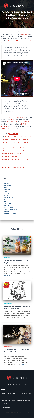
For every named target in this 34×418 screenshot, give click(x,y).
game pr (26, 136)
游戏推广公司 (26, 167)
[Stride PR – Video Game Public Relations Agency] (14, 5)
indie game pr (25, 139)
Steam (6, 201)
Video (5, 187)
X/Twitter (24, 124)
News (23, 145)
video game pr (6, 153)
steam (10, 148)
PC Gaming (7, 195)
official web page (11, 122)
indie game (5, 139)
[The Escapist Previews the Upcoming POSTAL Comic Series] (17, 290)
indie (30, 136)
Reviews (6, 183)
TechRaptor (4, 32)
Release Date (7, 185)
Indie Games (7, 205)
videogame (25, 159)
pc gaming (5, 148)
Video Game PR (8, 207)
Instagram (4, 126)
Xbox (5, 191)
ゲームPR (4, 167)
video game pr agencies (16, 153)
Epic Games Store (9, 203)
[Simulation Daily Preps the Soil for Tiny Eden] (17, 245)
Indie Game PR (8, 211)
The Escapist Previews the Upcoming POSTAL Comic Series (16, 402)
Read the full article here (8, 117)
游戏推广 (19, 167)
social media (27, 122)
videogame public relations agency (11, 165)
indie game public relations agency (11, 145)
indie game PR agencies (8, 142)
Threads (13, 126)
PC (26, 145)
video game (11, 150)
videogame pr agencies (8, 162)
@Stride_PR (13, 384)
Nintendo (6, 193)
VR (4, 199)
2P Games (8, 136)
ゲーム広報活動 (12, 167)
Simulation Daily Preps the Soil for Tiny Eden (16, 393)
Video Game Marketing (22, 150)
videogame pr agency (21, 162)
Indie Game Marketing (14, 139)
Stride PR (15, 148)
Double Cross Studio (14, 41)
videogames (25, 165)
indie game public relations (23, 142)
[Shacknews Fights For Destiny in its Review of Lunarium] (17, 334)
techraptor (4, 150)
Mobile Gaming (8, 197)
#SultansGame (5, 128)
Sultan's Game (23, 148)
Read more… (7, 275)
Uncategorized (13, 133)
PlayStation (7, 189)
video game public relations (9, 156)
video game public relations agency (11, 159)
